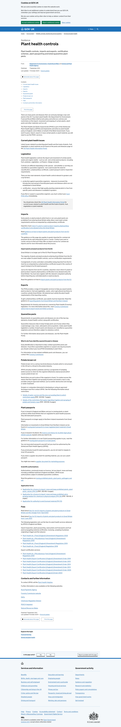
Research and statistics (83, 686)
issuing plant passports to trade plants (42, 441)
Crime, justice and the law (29, 693)
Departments (79, 675)
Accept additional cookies (30, 22)
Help (22, 712)
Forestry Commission (36, 354)
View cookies (66, 22)
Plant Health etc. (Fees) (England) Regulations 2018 (40, 546)
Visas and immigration (55, 697)
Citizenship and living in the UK (31, 689)
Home (22, 33)
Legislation (26, 86)
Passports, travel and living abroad (59, 693)
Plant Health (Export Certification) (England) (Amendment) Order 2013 (47, 567)
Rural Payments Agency (29, 590)
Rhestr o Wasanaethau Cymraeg (32, 714)
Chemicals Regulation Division (31, 601)
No (52, 655)
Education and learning (56, 675)
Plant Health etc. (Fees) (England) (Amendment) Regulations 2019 (45, 543)
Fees (24, 100)
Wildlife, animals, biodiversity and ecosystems (49, 33)
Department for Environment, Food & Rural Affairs (44, 63)
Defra (23, 597)
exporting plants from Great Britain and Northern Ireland (48, 301)
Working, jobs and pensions (57, 700)
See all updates (45, 71)
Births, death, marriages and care (32, 678)
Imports (25, 89)
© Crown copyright (93, 722)
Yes (42, 655)
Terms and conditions (71, 712)
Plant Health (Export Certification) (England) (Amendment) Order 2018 (47, 559)
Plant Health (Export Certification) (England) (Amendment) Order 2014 (47, 564)
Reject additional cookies (51, 22)
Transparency (80, 693)
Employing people (54, 678)
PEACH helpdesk (27, 604)
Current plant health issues (30, 84)
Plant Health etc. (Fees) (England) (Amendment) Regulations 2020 (45, 536)
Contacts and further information (32, 103)
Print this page (28, 109)
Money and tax (53, 689)
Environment (30, 33)
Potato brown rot (28, 96)
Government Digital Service (53, 714)
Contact (59, 712)
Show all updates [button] (45, 614)
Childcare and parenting (29, 686)
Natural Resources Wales (29, 608)
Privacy (28, 712)
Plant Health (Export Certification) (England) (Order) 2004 (42, 573)
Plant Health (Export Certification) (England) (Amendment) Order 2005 (47, 570)
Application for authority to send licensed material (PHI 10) (42, 501)
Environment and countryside (58, 682)
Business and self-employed (30, 682)
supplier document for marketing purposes (50, 461)
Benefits (24, 675)
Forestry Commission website (31, 593)
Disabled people (26, 697)
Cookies (35, 712)
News (77, 678)
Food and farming (26, 634)
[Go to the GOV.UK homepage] (27, 29)
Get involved (79, 700)
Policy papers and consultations (86, 689)
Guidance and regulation (83, 682)
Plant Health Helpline (45, 582)
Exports (25, 91)
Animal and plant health (70, 33)
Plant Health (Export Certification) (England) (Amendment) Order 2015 (47, 561)
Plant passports (27, 98)
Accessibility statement (47, 712)
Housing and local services (57, 686)
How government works (83, 697)
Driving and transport (28, 700)
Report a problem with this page (88, 655)
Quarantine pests (28, 93)
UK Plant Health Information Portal (35, 148)
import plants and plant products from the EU (56, 279)
